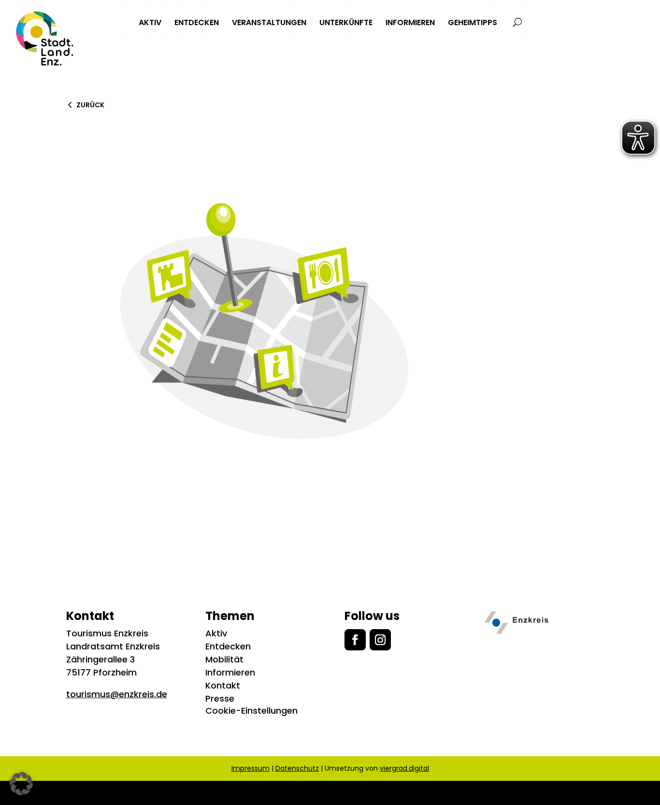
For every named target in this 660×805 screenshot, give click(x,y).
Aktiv (216, 633)
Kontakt (222, 685)
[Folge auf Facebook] (355, 639)
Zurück (90, 105)
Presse (219, 698)
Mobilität (224, 659)
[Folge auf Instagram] (380, 639)
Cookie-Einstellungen (251, 710)
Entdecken (228, 646)
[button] (21, 783)
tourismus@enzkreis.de (116, 694)
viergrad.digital (404, 768)
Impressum (250, 768)
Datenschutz (297, 768)
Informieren (230, 672)
